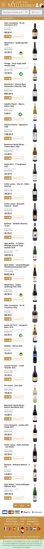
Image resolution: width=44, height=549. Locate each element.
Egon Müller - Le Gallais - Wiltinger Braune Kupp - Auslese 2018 (14, 245)
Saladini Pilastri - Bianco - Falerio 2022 (14, 105)
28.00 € (8, 193)
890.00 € (8, 93)
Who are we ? (11, 519)
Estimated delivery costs (14, 524)
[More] (37, 31)
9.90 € (7, 113)
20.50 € (8, 173)
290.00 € (8, 493)
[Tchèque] (22, 531)
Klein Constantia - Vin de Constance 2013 (14, 24)
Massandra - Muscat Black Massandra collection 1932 (15, 85)
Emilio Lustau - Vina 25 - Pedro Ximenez (16, 185)
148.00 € (8, 134)
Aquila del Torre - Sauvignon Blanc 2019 (16, 326)
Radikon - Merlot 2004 (13, 346)
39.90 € (8, 434)
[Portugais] (38, 528)
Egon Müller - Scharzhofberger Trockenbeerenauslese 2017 (16, 266)
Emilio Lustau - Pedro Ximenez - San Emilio (16, 446)
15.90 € (8, 153)
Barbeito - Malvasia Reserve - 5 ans (17, 465)
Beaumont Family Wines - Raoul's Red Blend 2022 (14, 406)
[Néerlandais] (34, 528)
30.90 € (8, 454)
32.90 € (8, 52)
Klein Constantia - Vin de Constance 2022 (14, 306)
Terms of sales (12, 521)
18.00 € (8, 392)
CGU (22, 521)
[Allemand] (22, 528)
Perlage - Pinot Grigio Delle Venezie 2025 (15, 64)
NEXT (22, 505)
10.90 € (8, 72)
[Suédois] (30, 528)
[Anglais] (9, 528)
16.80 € (8, 414)
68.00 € (8, 314)
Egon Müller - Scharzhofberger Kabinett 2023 (16, 485)
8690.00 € (9, 274)
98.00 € (8, 32)
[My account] (37, 5)
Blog (29, 524)
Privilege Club (32, 521)
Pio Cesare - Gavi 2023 (13, 385)
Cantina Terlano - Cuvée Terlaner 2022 (14, 366)
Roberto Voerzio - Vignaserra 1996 (16, 125)
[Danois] (26, 528)
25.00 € (8, 375)
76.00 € (8, 353)
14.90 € (8, 474)
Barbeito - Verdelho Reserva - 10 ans (16, 224)
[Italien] (18, 528)
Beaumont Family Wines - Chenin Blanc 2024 (14, 145)
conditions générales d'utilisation (15, 543)
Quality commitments (29, 519)
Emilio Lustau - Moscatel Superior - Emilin (14, 205)
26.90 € (8, 334)
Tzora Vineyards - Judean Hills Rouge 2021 (16, 426)
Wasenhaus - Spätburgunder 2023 (16, 44)
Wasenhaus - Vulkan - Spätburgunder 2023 (13, 285)
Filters (37, 12)
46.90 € (8, 294)
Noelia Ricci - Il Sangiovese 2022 (15, 165)
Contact (36, 524)
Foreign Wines (7, 18)
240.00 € (8, 255)
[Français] (5, 528)
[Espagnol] (14, 528)
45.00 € (8, 233)
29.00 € (8, 213)
